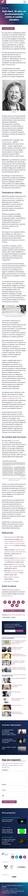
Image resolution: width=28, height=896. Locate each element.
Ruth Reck (14, 111)
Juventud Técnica (7, 596)
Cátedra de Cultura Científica (14, 885)
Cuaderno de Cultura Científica (11, 817)
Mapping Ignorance (7, 837)
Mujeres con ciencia (9, 890)
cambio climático (13, 43)
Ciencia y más (5, 8)
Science (8, 490)
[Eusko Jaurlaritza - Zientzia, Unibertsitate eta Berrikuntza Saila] (14, 877)
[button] (5, 602)
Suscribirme (19, 630)
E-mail (4, 790)
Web (3, 795)
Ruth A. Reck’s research (11, 577)
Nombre (4, 784)
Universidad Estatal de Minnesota (12, 198)
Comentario (5, 770)
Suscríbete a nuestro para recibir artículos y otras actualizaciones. (13, 626)
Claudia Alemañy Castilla (10, 590)
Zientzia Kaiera (6, 827)
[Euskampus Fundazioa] (21, 867)
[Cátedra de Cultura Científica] (9, 867)
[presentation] (14, 642)
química (13, 617)
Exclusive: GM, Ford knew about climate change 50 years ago (14, 560)
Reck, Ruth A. (8, 581)
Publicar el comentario (9, 801)
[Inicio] (3, 2)
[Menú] (24, 2)
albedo (4, 378)
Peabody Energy (7, 142)
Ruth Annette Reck (10, 537)
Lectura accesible (8, 28)
